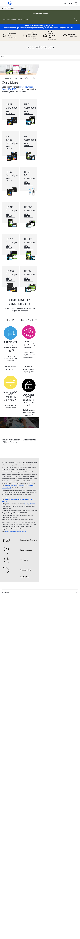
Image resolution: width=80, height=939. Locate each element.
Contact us (24, 560)
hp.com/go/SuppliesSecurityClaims (15, 531)
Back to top (24, 577)
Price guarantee (26, 550)
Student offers (25, 570)
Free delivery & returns (28, 540)
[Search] (65, 3)
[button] (40, 592)
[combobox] (40, 57)
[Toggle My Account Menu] (70, 3)
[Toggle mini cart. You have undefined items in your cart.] (76, 3)
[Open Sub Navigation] (3, 3)
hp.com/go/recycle (29, 504)
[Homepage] (9, 3)
